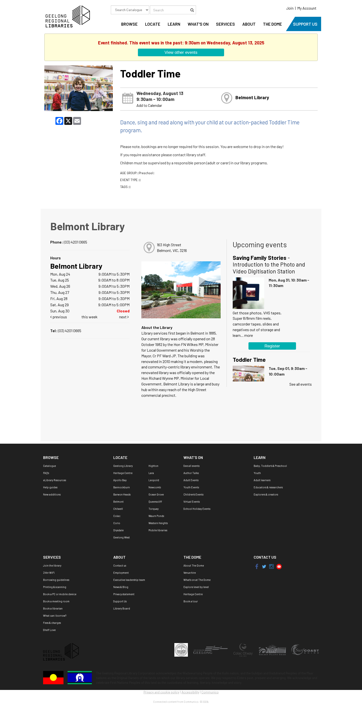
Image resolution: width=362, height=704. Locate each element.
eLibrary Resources (54, 480)
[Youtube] (279, 566)
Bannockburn (121, 487)
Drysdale (118, 530)
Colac (116, 515)
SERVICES (225, 23)
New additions (52, 494)
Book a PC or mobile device (59, 594)
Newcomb (154, 487)
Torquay (153, 508)
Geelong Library (123, 465)
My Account (306, 8)
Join (290, 8)
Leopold (153, 480)
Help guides (50, 487)
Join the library (52, 565)
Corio (116, 523)
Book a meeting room (56, 601)
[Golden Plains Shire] (272, 649)
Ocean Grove (156, 494)
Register (272, 345)
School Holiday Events (196, 508)
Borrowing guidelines (56, 579)
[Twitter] (263, 566)
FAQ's (46, 473)
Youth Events (191, 487)
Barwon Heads (122, 494)
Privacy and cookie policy (161, 692)
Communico (210, 692)
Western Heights (158, 523)
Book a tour (190, 601)
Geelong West (121, 537)
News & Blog (120, 587)
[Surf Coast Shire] (305, 649)
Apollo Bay (120, 480)
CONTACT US (265, 557)
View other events (181, 52)
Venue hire (189, 572)
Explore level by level (196, 587)
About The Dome (193, 565)
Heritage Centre (122, 473)
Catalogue (49, 465)
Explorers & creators (266, 494)
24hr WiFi (49, 572)
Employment (121, 572)
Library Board (121, 608)
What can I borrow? (54, 615)
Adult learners (262, 480)
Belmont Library (252, 97)
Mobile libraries (157, 530)
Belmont (118, 501)
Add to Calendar (149, 105)
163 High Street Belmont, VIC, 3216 (172, 247)
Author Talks (191, 473)
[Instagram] (271, 566)
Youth (257, 473)
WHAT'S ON (198, 23)
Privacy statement (123, 594)
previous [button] (59, 316)
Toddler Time (249, 359)
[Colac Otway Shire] (243, 649)
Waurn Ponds (156, 515)
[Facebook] (257, 566)
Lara (151, 473)
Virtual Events (191, 501)
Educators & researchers (268, 487)
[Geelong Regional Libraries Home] (66, 16)
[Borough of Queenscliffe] (181, 649)
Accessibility (190, 692)
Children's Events (193, 494)
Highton (153, 465)
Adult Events (190, 480)
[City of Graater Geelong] (210, 649)
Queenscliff (155, 501)
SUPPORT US (305, 23)
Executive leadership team (129, 579)
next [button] (123, 316)
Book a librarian (53, 608)
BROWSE (129, 23)
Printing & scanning (54, 587)
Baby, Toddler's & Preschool (270, 465)
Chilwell (118, 508)
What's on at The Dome (197, 579)
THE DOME (272, 23)
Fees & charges (52, 622)
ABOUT (249, 23)
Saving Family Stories (269, 264)
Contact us (119, 565)
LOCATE (152, 23)
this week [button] (90, 316)
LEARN (174, 23)
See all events (300, 384)
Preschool (146, 173)
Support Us (120, 601)
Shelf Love (49, 629)
